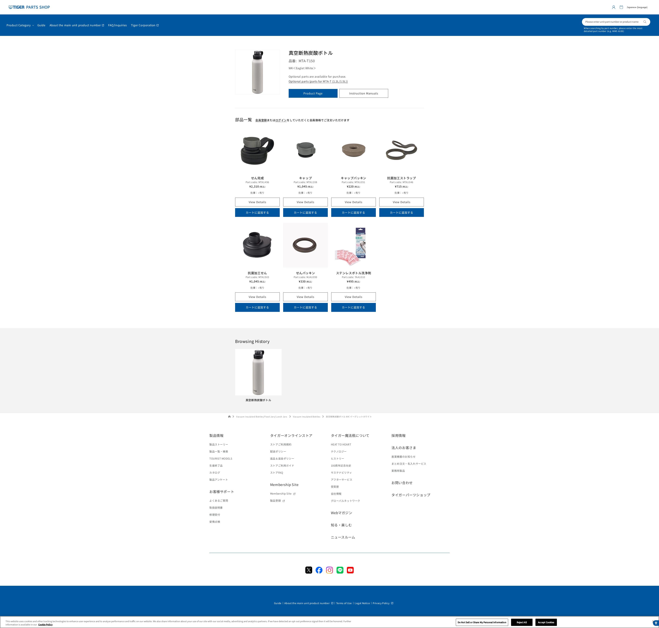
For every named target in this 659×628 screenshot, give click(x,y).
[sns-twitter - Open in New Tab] (308, 572)
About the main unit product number (307, 603)
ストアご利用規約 (281, 444)
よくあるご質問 (218, 500)
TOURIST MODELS (220, 458)
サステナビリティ (341, 472)
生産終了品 (216, 465)
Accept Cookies (546, 622)
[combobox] (616, 22)
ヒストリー (337, 458)
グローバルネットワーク (345, 500)
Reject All (522, 622)
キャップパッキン (353, 178)
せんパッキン (305, 273)
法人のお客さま (403, 447)
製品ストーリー (218, 444)
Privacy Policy (381, 603)
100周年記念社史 (341, 465)
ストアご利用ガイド (282, 465)
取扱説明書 (216, 507)
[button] (621, 7)
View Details (257, 202)
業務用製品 (398, 470)
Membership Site (284, 484)
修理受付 (214, 514)
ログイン (281, 120)
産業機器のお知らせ (403, 456)
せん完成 (257, 178)
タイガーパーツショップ (410, 494)
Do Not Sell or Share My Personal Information (482, 622)
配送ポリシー (278, 451)
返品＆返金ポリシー (282, 458)
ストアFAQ (276, 472)
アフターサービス (341, 479)
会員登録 (261, 120)
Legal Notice (362, 603)
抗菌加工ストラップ (401, 178)
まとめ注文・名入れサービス (408, 463)
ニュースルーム (343, 537)
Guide (277, 603)
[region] (329, 622)
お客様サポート (221, 491)
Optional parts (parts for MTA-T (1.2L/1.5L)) (318, 81)
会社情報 (336, 493)
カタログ (214, 472)
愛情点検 (214, 521)
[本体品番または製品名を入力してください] (645, 22)
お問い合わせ (402, 482)
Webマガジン (341, 512)
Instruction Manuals (363, 93)
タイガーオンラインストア (291, 435)
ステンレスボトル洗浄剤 (353, 273)
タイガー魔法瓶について (350, 435)
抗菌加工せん (257, 273)
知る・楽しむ (341, 524)
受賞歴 (335, 486)
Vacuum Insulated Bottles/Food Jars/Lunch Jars (261, 416)
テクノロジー (339, 451)
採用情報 (398, 435)
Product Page (313, 93)
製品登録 (275, 500)
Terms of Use (344, 603)
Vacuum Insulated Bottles (306, 416)
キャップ (305, 178)
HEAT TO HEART (341, 444)
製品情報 (216, 435)
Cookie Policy (45, 624)
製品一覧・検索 (218, 451)
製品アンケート (218, 479)
